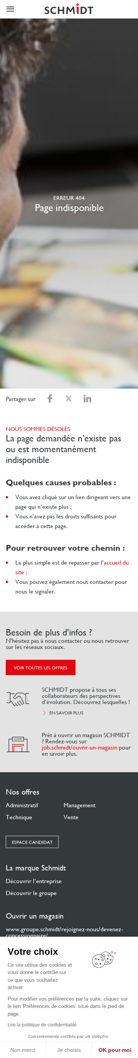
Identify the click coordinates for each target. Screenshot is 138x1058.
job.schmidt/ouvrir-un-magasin (79, 747)
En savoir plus (66, 713)
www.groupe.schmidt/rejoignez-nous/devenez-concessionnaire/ (64, 932)
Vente (71, 817)
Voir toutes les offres (40, 668)
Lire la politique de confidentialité (42, 1025)
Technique (19, 817)
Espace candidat (32, 842)
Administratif (22, 805)
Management (79, 805)
